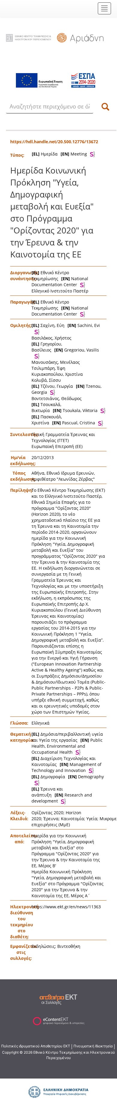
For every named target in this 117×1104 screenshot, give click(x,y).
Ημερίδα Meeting (59, 154)
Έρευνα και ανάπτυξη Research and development (62, 795)
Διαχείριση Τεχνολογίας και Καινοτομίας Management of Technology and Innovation (66, 764)
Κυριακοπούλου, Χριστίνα (57, 374)
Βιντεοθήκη (68, 946)
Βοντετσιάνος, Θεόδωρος (57, 398)
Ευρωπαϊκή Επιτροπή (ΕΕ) (57, 446)
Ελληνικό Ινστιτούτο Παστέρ (60, 291)
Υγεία (91, 818)
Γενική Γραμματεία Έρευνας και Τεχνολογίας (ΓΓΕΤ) (63, 437)
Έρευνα (51, 818)
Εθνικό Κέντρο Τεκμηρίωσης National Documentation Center (60, 278)
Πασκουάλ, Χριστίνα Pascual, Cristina (63, 420)
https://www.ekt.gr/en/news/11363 (66, 907)
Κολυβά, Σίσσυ (46, 380)
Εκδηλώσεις (43, 946)
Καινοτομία (72, 818)
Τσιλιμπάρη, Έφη (48, 368)
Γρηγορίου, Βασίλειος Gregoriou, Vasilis (65, 347)
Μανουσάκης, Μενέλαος (56, 362)
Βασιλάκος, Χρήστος (51, 338)
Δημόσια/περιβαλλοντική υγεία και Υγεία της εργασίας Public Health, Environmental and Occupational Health (67, 743)
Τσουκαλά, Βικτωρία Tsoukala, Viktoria (65, 407)
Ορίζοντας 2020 (47, 812)
